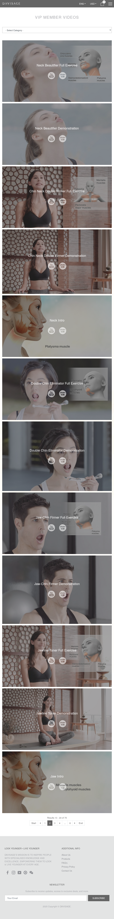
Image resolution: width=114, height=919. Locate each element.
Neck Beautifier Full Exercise (57, 65)
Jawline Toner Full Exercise (57, 650)
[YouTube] (19, 873)
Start (33, 823)
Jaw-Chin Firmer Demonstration (57, 583)
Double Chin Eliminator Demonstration (57, 450)
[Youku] (25, 873)
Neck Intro (57, 320)
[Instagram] (13, 873)
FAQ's (64, 862)
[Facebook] (8, 873)
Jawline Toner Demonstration (57, 713)
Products (66, 858)
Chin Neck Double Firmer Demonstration (57, 255)
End (81, 823)
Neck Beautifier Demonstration (57, 128)
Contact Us (67, 870)
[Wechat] (31, 873)
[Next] (74, 823)
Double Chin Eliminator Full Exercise (57, 383)
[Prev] (40, 823)
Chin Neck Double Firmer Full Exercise (57, 191)
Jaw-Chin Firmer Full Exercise (57, 517)
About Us (66, 854)
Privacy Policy (68, 866)
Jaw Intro (57, 776)
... (65, 823)
